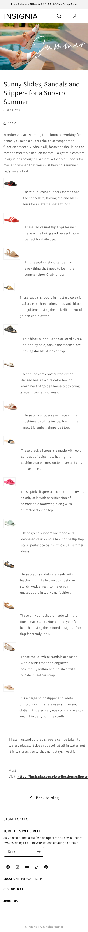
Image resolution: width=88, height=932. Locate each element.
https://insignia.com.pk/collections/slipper (52, 776)
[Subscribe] (39, 851)
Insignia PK (34, 927)
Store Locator (17, 819)
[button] (82, 16)
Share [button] (12, 123)
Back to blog (47, 797)
